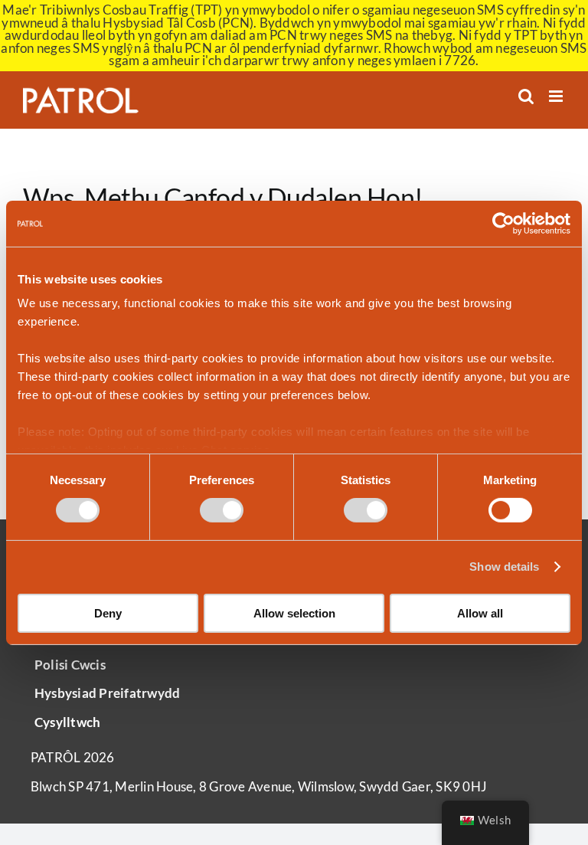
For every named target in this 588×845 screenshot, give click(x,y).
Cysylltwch (67, 722)
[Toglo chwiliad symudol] (526, 96)
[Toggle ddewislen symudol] (557, 96)
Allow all (480, 613)
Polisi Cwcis (70, 665)
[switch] (221, 510)
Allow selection (294, 613)
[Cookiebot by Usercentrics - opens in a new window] (503, 222)
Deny (108, 613)
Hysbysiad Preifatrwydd (107, 693)
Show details (504, 566)
